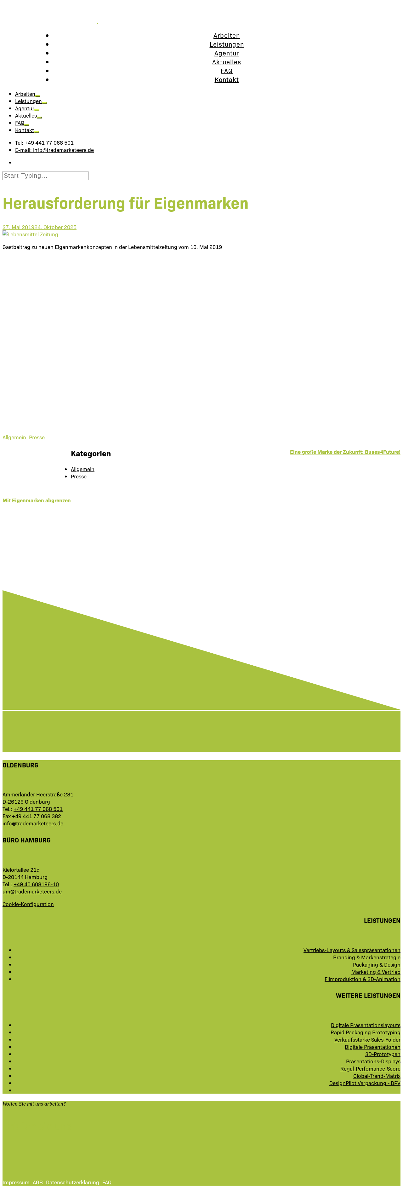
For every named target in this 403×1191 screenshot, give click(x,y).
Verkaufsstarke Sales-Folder (367, 1039)
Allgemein (14, 437)
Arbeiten (226, 35)
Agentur (226, 52)
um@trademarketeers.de (32, 891)
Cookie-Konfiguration (28, 903)
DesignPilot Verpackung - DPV (364, 1082)
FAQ (227, 70)
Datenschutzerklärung (72, 1182)
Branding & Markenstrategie (366, 957)
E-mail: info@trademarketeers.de (54, 149)
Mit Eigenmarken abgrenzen (37, 500)
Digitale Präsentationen (372, 1046)
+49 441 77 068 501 (38, 808)
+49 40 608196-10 (36, 883)
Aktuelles (226, 61)
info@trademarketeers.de (33, 823)
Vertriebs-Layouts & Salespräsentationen (352, 949)
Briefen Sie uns (37, 1125)
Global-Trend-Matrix (376, 1075)
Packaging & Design (376, 964)
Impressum (16, 1182)
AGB (38, 1182)
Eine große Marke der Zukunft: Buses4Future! (345, 451)
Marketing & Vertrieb (375, 971)
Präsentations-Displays (373, 1061)
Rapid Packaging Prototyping (365, 1032)
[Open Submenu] (37, 96)
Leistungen (227, 43)
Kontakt (227, 79)
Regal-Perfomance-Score (370, 1068)
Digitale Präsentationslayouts (365, 1024)
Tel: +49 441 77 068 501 (44, 142)
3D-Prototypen (382, 1053)
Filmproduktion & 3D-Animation (362, 978)
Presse (37, 437)
